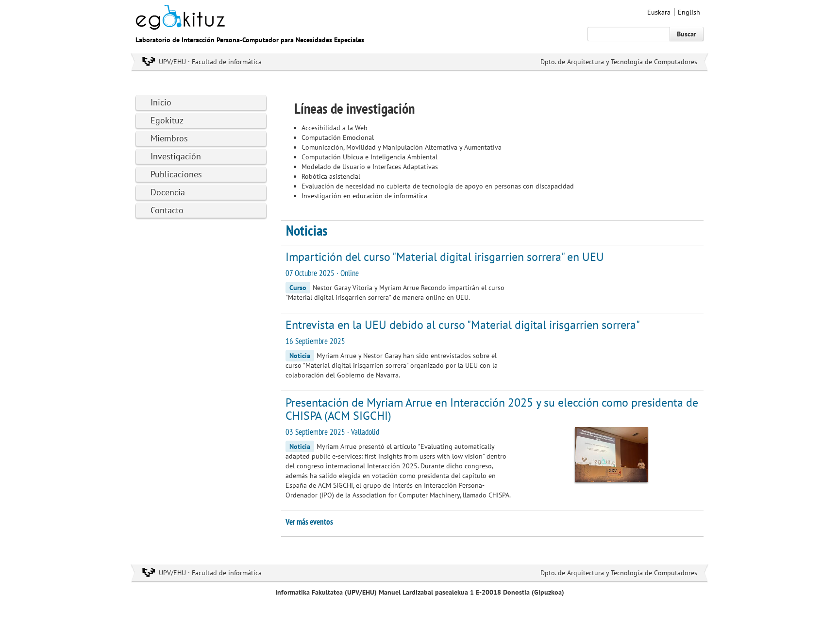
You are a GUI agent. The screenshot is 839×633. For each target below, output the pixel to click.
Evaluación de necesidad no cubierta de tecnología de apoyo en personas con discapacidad (438, 186)
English (689, 12)
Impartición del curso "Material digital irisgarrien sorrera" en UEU (444, 256)
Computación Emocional (338, 137)
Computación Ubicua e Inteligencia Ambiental (369, 157)
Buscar (686, 34)
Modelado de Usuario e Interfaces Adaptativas (370, 166)
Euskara (659, 12)
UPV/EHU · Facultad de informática (210, 61)
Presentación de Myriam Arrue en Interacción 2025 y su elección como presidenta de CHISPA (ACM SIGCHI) (491, 409)
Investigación (176, 156)
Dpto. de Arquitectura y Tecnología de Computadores (618, 61)
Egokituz (167, 120)
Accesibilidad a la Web (335, 127)
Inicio (161, 102)
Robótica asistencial (331, 176)
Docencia (168, 192)
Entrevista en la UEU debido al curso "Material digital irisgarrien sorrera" (462, 324)
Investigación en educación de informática (364, 195)
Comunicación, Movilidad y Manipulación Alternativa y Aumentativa (402, 147)
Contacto (167, 210)
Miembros (169, 138)
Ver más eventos (309, 521)
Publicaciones (176, 174)
